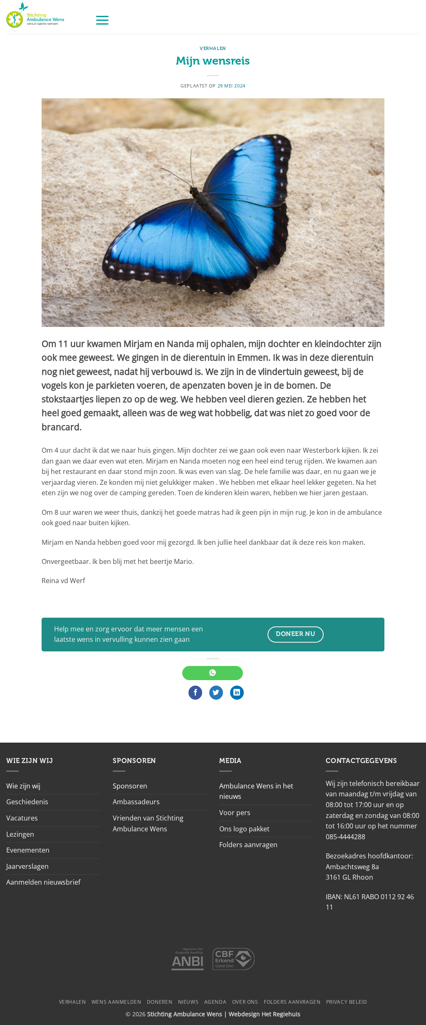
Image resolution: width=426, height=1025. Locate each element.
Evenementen (28, 850)
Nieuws (188, 1001)
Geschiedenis (27, 801)
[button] (102, 20)
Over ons (245, 1001)
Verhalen (213, 48)
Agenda (215, 1001)
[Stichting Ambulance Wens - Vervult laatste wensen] (44, 17)
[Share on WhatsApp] (212, 673)
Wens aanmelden (116, 1001)
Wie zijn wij (23, 786)
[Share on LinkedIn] (237, 693)
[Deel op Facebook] (195, 693)
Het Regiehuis (281, 1014)
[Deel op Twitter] (216, 693)
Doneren (159, 1001)
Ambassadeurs (136, 801)
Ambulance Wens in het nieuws (256, 791)
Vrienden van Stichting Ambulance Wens (148, 823)
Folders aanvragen (248, 844)
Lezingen (20, 834)
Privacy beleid (346, 1001)
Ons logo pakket (244, 828)
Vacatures (22, 818)
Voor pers (234, 812)
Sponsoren (130, 786)
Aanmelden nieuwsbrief (43, 882)
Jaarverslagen (27, 866)
